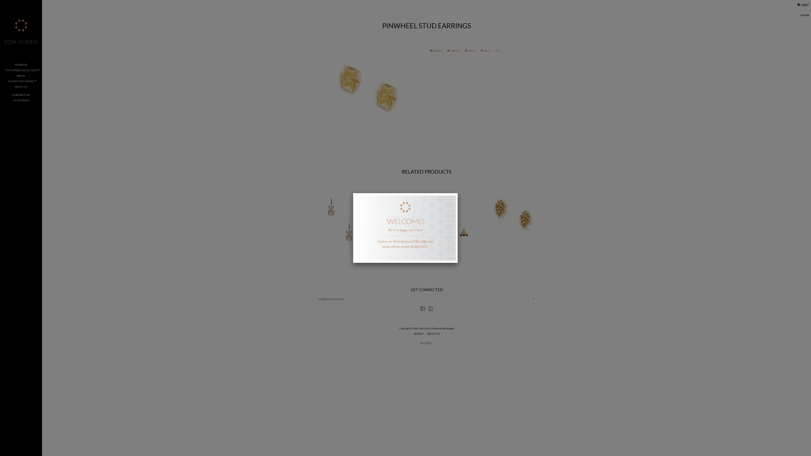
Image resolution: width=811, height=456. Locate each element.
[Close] (457, 193)
